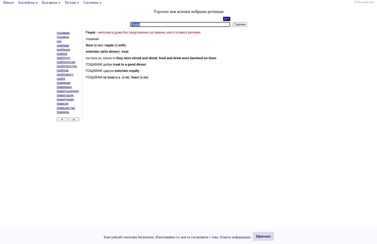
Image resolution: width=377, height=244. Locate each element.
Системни (92, 2)
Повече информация (235, 237)
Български (51, 2)
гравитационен (68, 91)
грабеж (62, 53)
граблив (63, 70)
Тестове (72, 2)
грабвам (63, 45)
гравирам (63, 83)
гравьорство (66, 108)
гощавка (63, 37)
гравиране (64, 87)
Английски (28, 2)
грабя (61, 78)
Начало (8, 2)
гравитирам (65, 99)
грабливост (65, 74)
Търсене (239, 24)
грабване (63, 49)
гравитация (65, 95)
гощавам (63, 33)
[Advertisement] (122, 118)
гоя (59, 41)
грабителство (67, 66)
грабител (63, 58)
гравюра (63, 112)
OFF (226, 19)
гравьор (62, 103)
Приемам (263, 236)
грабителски (66, 62)
